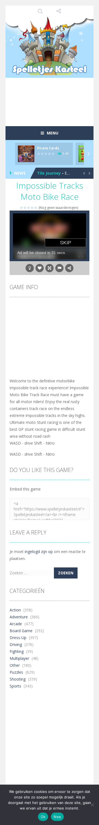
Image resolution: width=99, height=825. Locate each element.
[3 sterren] (29, 207)
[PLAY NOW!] (26, 153)
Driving (16, 644)
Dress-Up (18, 637)
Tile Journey (49, 173)
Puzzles (16, 672)
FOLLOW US (59, 11)
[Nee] (92, 805)
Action (15, 610)
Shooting (18, 679)
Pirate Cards (48, 148)
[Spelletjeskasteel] (49, 45)
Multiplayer (19, 658)
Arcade (16, 623)
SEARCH (40, 11)
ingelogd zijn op (39, 551)
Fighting (17, 651)
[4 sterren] (32, 207)
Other (15, 665)
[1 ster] (21, 207)
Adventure (19, 616)
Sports (15, 686)
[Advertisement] (54, 112)
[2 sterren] (25, 207)
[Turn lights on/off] (30, 268)
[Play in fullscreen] (49, 268)
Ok (43, 816)
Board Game (21, 630)
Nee (57, 816)
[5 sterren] (36, 207)
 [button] (59, 268)
